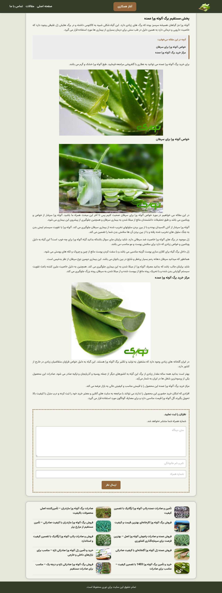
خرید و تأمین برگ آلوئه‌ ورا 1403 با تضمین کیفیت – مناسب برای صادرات (144, 566)
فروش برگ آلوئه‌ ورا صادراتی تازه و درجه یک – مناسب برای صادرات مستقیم (64, 566)
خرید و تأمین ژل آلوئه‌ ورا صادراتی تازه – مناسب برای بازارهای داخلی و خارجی (65, 552)
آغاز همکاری (125, 6)
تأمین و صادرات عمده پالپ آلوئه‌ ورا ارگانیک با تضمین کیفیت (143, 510)
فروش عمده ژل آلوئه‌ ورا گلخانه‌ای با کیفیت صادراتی (144, 550)
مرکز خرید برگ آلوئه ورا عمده (170, 52)
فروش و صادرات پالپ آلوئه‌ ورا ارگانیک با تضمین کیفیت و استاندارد (63, 538)
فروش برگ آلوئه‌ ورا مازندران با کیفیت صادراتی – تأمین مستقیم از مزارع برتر (63, 525)
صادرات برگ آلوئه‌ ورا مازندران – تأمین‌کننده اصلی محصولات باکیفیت (66, 510)
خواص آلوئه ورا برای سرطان (171, 47)
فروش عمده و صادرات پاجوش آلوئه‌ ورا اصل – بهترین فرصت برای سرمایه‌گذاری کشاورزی (143, 538)
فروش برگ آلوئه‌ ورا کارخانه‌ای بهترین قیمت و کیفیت (143, 523)
